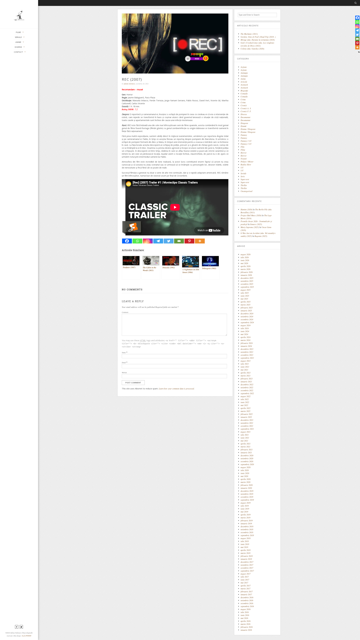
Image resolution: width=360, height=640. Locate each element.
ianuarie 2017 (246, 594)
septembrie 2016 (247, 606)
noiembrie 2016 (247, 600)
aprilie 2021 (245, 443)
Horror (244, 152)
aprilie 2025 (245, 301)
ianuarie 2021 (246, 452)
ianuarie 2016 (246, 630)
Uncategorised (246, 191)
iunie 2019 (245, 508)
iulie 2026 (245, 257)
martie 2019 (245, 517)
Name (124, 352)
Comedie (244, 93)
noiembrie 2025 (247, 281)
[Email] (179, 241)
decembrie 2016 (247, 597)
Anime (243, 78)
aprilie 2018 (245, 550)
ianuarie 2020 (246, 488)
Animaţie (244, 73)
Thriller (244, 185)
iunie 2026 (245, 260)
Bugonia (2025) (261, 236)
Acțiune (244, 70)
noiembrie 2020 (247, 458)
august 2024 (245, 325)
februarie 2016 (247, 627)
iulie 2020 (245, 470)
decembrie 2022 (247, 384)
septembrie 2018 (247, 535)
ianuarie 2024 (246, 346)
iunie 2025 (245, 295)
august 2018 (245, 538)
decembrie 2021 (247, 420)
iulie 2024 (245, 328)
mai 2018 (244, 547)
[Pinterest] (189, 241)
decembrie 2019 (247, 491)
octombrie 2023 (247, 355)
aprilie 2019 (245, 514)
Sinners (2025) (256, 224)
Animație (244, 75)
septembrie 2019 (247, 499)
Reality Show (246, 164)
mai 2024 (244, 334)
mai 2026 (244, 263)
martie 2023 (245, 375)
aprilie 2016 (245, 621)
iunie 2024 (245, 331)
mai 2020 (244, 476)
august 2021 (245, 431)
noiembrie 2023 (247, 352)
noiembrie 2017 (247, 565)
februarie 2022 (247, 414)
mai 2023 (244, 369)
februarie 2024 (247, 343)
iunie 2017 (245, 579)
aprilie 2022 (245, 408)
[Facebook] (127, 241)
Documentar (245, 117)
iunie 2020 (245, 473)
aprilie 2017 (245, 585)
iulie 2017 (245, 576)
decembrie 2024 (247, 313)
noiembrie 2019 (247, 494)
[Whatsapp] (137, 241)
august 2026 (245, 254)
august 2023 (245, 360)
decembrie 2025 (247, 278)
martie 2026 (245, 269)
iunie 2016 (245, 615)
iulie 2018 (245, 541)
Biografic (244, 90)
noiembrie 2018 (247, 529)
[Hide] (359, 52)
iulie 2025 (245, 292)
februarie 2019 (247, 520)
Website (124, 372)
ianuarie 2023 (246, 381)
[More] (200, 241)
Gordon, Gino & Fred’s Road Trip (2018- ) (258, 36)
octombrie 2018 (247, 532)
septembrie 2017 (247, 570)
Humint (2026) (246, 209)
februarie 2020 (247, 485)
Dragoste (244, 123)
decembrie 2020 (247, 455)
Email (124, 362)
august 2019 (245, 502)
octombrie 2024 (247, 319)
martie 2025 (245, 304)
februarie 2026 (247, 272)
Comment (125, 312)
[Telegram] (158, 241)
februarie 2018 (247, 556)
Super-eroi (245, 179)
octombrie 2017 (247, 567)
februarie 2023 (247, 378)
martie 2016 (245, 624)
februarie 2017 (247, 591)
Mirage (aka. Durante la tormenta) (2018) (258, 39)
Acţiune (244, 67)
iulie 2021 (245, 434)
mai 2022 (244, 405)
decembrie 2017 (247, 562)
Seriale (243, 173)
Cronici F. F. (246, 111)
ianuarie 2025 (246, 310)
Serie (243, 176)
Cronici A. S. (246, 108)
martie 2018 (245, 553)
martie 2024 (245, 340)
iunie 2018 (245, 544)
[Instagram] (148, 241)
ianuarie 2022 (246, 417)
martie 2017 (245, 588)
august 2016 (245, 609)
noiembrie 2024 (247, 316)
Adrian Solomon (129, 84)
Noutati (244, 158)
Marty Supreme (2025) (250, 227)
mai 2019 (244, 511)
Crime (243, 99)
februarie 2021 (247, 449)
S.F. (242, 167)
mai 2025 (244, 298)
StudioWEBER (26, 636)
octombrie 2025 (247, 284)
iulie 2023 (245, 363)
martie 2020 (245, 482)
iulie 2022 (245, 399)
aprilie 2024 (245, 337)
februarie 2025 (247, 307)
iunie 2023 (245, 366)
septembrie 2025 (247, 287)
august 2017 (245, 573)
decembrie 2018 (247, 526)
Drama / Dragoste (248, 129)
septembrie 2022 (247, 393)
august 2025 (245, 290)
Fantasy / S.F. (246, 141)
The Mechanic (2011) (249, 34)
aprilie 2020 (245, 479)
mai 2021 (244, 440)
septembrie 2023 (247, 358)
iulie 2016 (245, 612)
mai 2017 (244, 582)
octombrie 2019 (247, 497)
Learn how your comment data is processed (176, 388)
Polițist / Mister (247, 161)
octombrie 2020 (247, 461)
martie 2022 (245, 411)
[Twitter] (169, 241)
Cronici (244, 105)
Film (242, 146)
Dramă (243, 126)
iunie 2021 (245, 437)
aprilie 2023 (245, 372)
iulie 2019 (245, 505)
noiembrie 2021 (247, 423)
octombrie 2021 (247, 426)
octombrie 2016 (247, 603)
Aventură (244, 84)
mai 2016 (244, 618)
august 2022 (245, 396)
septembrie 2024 (247, 322)
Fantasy (244, 135)
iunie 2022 (245, 402)
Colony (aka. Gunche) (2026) (252, 48)
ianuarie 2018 (246, 559)
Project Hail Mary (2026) (251, 215)
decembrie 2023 (247, 349)
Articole (244, 81)
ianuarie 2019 (246, 523)
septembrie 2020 (247, 464)
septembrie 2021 (247, 429)
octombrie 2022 (247, 390)
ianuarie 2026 (246, 275)
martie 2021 (245, 446)
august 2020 (245, 467)
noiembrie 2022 (247, 387)
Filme (243, 149)
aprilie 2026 (245, 266)
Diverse (244, 114)
